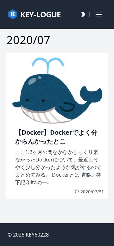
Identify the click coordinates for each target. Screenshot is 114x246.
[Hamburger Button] (98, 14)
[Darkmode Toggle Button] (83, 14)
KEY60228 (37, 234)
